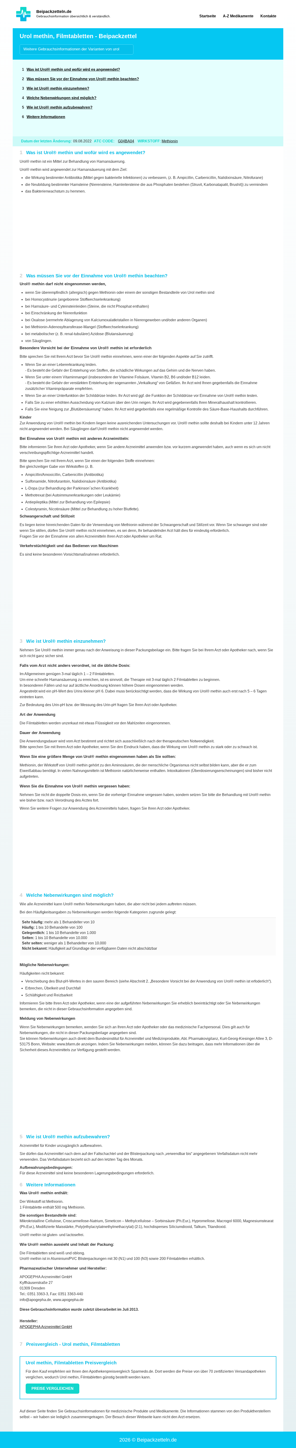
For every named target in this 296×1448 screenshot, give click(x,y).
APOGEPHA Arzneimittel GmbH (46, 1327)
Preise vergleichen (52, 1388)
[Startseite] (23, 14)
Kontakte (268, 16)
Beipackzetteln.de (53, 11)
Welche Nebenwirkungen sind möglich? (61, 98)
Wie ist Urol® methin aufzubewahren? (59, 107)
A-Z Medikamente (238, 16)
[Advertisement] (241, 97)
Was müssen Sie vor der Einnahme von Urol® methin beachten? (83, 79)
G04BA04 (126, 141)
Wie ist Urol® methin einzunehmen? (58, 88)
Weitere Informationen (46, 117)
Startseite (207, 16)
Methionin (170, 141)
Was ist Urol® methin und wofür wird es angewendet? (73, 69)
